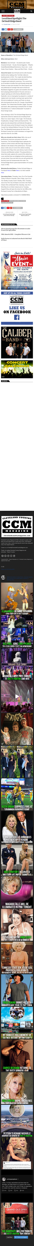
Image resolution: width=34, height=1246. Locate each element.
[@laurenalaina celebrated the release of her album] (17, 729)
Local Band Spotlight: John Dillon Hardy (9, 215)
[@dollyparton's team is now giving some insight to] (17, 1088)
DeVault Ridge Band (14, 201)
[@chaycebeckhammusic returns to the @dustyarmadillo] (17, 1055)
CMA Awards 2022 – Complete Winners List (15, 234)
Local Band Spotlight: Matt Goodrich (25, 215)
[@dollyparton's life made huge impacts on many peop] (17, 1186)
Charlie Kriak (6, 24)
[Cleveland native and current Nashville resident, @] (17, 925)
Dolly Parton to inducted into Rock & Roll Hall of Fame (16, 239)
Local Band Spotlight (7, 202)
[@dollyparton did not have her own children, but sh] (17, 859)
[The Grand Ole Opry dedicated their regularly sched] (17, 664)
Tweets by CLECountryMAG (8, 569)
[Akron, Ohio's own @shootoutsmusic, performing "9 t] (17, 696)
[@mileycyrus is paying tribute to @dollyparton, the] (17, 1153)
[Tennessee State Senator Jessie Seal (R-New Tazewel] (17, 957)
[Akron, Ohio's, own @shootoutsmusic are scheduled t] (17, 1218)
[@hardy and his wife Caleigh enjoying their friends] (17, 762)
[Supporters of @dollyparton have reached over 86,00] (17, 1121)
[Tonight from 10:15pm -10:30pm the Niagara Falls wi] (17, 892)
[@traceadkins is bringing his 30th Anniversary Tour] (17, 990)
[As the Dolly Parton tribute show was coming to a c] (17, 631)
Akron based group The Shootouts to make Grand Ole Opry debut (15, 229)
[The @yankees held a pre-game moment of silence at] (17, 1023)
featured (23, 201)
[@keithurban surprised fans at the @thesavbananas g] (17, 794)
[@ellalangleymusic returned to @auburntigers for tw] (17, 598)
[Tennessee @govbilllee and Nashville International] (17, 827)
